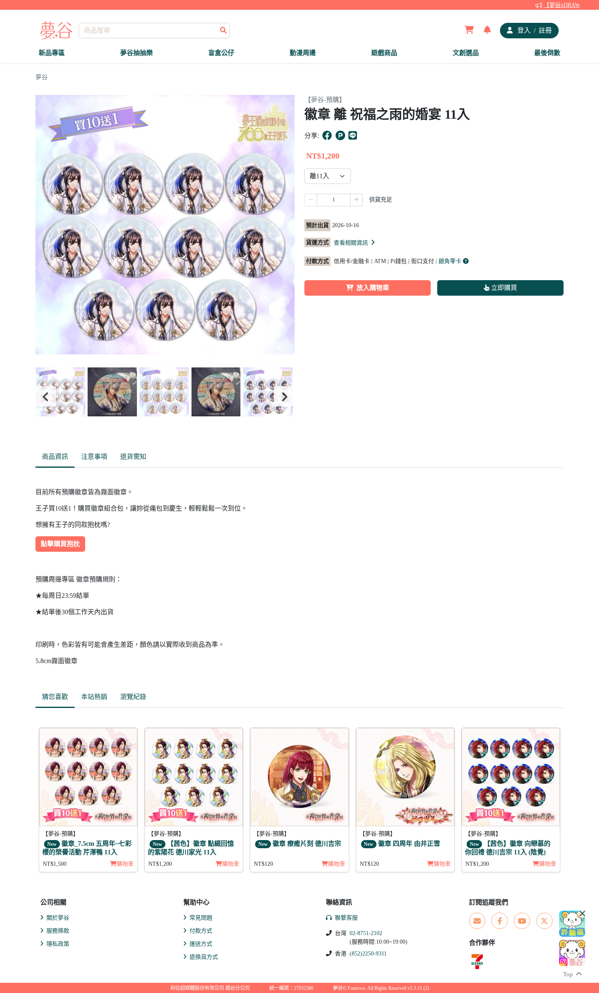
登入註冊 (534, 30)
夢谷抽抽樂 (136, 52)
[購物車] (469, 30)
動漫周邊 (303, 52)
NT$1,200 (160, 864)
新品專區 (52, 52)
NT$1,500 (54, 864)
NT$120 (263, 864)
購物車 (125, 864)
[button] (355, 243)
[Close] (582, 913)
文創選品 (466, 52)
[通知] (487, 30)
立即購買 (503, 287)
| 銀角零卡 (449, 261)
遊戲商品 (384, 52)
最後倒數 (547, 52)
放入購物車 (373, 287)
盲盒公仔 (221, 52)
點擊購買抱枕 (60, 543)
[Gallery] (165, 396)
